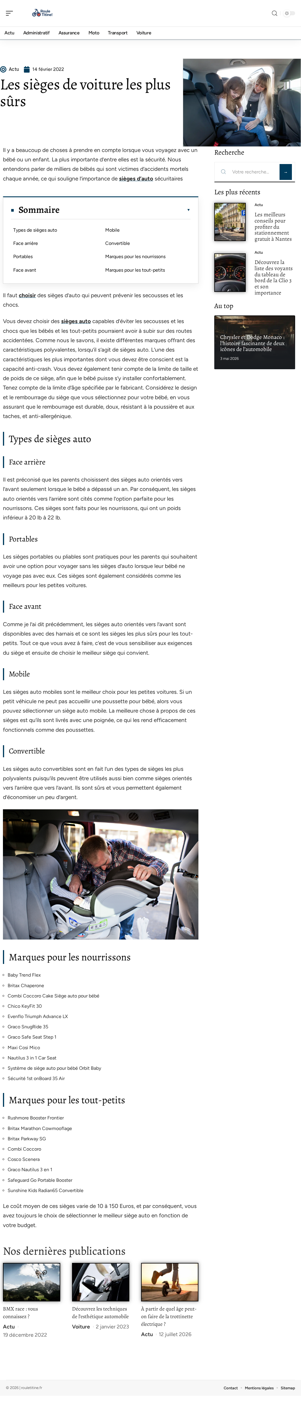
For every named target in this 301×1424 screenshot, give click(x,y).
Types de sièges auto (35, 230)
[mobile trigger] (11, 13)
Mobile (112, 230)
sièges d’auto (136, 178)
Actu (9, 1327)
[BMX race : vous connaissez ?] (31, 1282)
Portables (23, 256)
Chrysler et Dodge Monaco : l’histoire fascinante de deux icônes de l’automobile (252, 343)
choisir (27, 295)
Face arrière (25, 243)
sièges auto (76, 321)
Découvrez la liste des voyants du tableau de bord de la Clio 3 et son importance (274, 277)
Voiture (81, 1327)
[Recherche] (274, 13)
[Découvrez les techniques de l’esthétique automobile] (100, 1282)
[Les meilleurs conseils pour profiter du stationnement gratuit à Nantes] (230, 222)
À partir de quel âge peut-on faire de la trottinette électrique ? (169, 1316)
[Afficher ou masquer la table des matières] (125, 209)
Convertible (117, 243)
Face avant (24, 270)
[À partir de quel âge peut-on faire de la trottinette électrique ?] (169, 1282)
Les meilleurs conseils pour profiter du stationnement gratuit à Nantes (273, 226)
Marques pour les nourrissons (135, 256)
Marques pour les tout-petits (135, 270)
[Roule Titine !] (42, 13)
